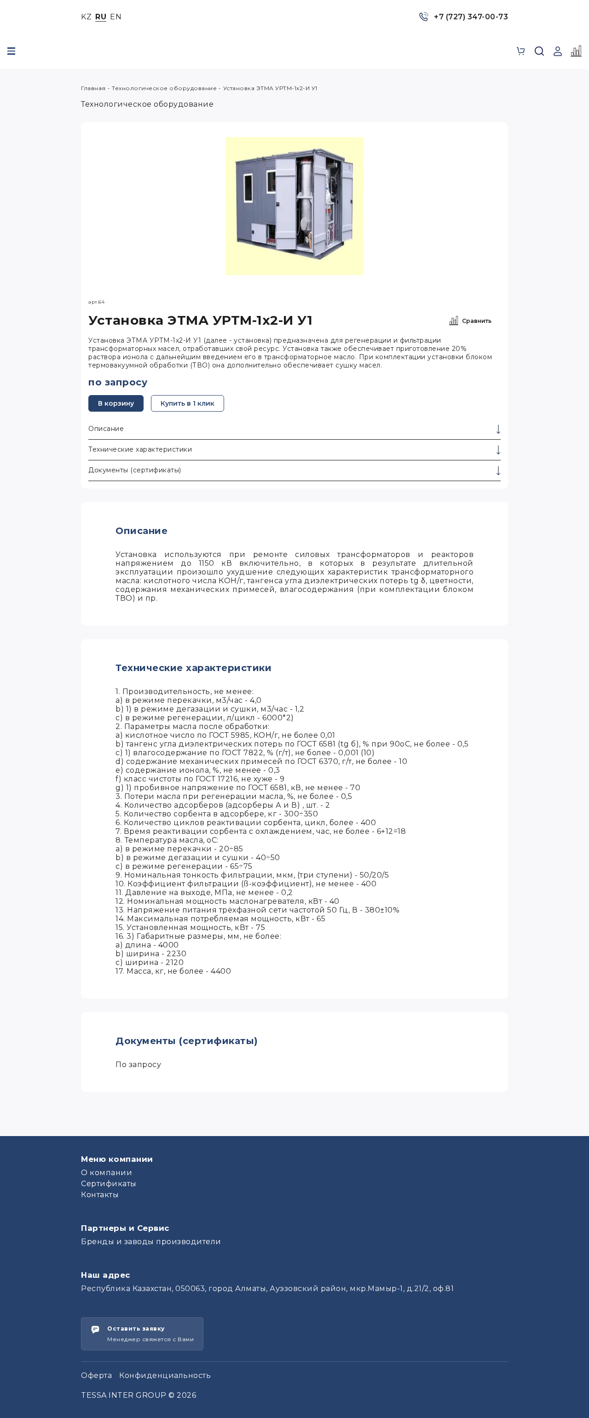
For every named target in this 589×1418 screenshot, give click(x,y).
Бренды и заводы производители (151, 1241)
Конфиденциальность (165, 1375)
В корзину (116, 403)
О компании (106, 1172)
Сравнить (476, 320)
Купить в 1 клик (187, 403)
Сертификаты (109, 1183)
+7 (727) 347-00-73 (471, 16)
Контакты (100, 1194)
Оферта (96, 1375)
